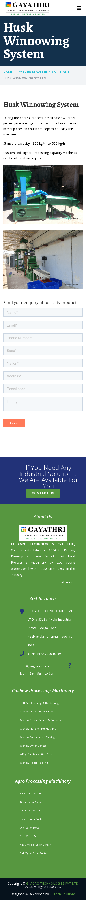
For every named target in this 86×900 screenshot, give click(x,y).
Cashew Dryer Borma (33, 745)
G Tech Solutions (62, 894)
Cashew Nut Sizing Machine (37, 711)
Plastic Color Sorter (32, 819)
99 (58, 653)
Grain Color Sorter (31, 802)
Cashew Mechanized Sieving (37, 737)
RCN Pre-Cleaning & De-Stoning (39, 703)
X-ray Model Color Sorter (35, 844)
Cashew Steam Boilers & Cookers (40, 720)
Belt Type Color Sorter (34, 853)
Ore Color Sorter (30, 827)
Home (7, 72)
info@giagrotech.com (36, 666)
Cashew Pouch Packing (34, 762)
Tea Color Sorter (30, 810)
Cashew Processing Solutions (44, 72)
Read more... (66, 582)
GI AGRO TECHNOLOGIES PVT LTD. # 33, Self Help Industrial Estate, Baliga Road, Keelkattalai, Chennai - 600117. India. (50, 628)
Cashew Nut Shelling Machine (38, 728)
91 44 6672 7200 (39, 653)
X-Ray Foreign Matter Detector (39, 754)
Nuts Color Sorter (30, 836)
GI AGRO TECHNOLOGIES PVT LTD (52, 883)
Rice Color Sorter (30, 793)
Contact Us (43, 493)
